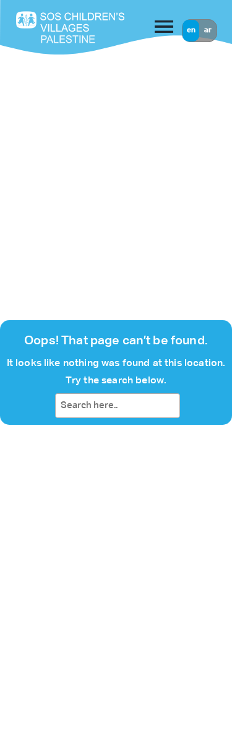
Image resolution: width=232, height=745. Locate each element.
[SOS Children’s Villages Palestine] (51, 27)
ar (208, 30)
